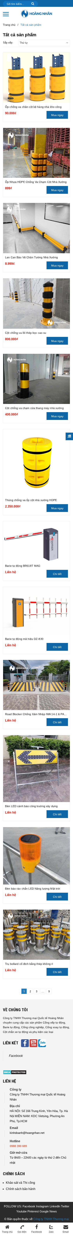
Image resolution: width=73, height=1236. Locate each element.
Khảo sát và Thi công (20, 1182)
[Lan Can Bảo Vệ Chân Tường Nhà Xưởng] (36, 228)
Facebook (16, 1055)
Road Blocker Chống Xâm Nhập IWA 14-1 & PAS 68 (37, 714)
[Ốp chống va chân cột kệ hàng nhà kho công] (36, 78)
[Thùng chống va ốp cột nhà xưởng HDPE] (36, 462)
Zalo (51, 1232)
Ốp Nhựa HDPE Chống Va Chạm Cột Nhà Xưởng (36, 181)
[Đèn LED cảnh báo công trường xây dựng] (36, 768)
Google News (48, 1211)
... (43, 991)
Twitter (65, 1206)
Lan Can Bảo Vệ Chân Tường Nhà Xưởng (31, 257)
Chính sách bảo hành (20, 1189)
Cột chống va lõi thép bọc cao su (25, 332)
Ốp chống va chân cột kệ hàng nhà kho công (33, 106)
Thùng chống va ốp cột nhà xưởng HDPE (31, 500)
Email (66, 1232)
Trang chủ (7, 1232)
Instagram (43, 1206)
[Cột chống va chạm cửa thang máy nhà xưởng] (36, 379)
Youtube (21, 1211)
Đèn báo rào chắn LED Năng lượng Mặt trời (32, 888)
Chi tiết (57, 574)
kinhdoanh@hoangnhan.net (27, 1132)
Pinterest (33, 1211)
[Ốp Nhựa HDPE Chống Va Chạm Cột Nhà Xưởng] (36, 153)
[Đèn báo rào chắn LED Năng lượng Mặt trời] (36, 856)
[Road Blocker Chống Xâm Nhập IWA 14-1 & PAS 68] (36, 685)
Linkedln (55, 1206)
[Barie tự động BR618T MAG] (36, 541)
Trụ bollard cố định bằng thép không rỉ (29, 963)
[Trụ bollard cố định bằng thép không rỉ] (36, 935)
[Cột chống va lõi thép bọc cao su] (36, 303)
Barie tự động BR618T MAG (22, 565)
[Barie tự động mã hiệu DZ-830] (36, 611)
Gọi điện (22, 1232)
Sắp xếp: (8, 42)
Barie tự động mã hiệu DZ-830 (24, 638)
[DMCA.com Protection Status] (14, 1072)
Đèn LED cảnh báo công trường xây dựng (31, 806)
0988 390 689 (18, 1146)
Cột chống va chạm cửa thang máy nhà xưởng (34, 408)
